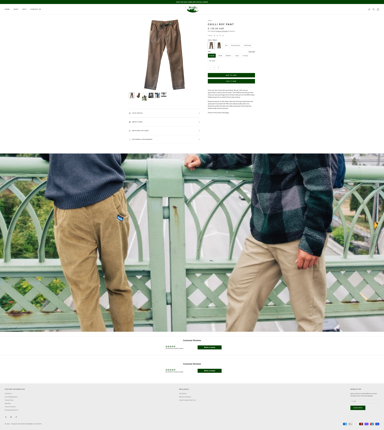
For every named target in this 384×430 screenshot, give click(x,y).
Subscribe (357, 408)
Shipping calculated (222, 31)
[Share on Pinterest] (220, 35)
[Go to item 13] (144, 97)
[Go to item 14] (151, 95)
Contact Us (35, 9)
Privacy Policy (9, 400)
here (227, 112)
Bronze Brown (235, 45)
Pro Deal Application (11, 397)
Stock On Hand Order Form (187, 400)
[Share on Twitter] (217, 35)
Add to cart (231, 75)
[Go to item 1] (132, 95)
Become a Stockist (185, 397)
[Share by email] (223, 35)
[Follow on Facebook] (6, 417)
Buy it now (231, 81)
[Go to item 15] (157, 95)
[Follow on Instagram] (11, 417)
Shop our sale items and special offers (192, 2)
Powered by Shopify (34, 424)
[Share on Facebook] (214, 35)
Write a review (209, 347)
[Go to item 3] (138, 95)
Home (7, 9)
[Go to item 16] (164, 95)
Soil (226, 45)
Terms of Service (10, 407)
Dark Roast (247, 45)
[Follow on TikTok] (16, 417)
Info (24, 9)
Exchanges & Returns (11, 410)
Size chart (252, 51)
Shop (16, 9)
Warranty (8, 403)
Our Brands (182, 393)
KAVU (210, 20)
